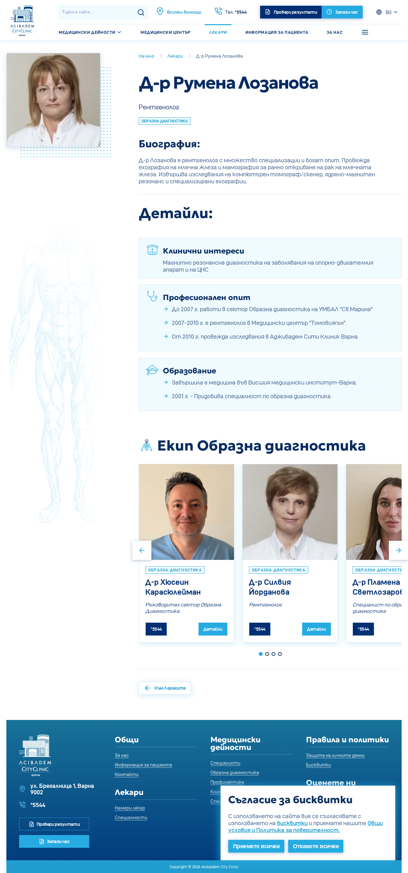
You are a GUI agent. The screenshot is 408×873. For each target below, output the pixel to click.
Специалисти (225, 763)
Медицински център (166, 32)
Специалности (131, 817)
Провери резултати (58, 824)
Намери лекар (130, 808)
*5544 (236, 12)
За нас (335, 32)
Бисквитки (318, 764)
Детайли (212, 629)
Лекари (218, 32)
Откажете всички (316, 846)
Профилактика (227, 782)
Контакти (127, 774)
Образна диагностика (234, 772)
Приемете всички (256, 846)
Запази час (57, 841)
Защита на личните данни (335, 755)
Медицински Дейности (87, 32)
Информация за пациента (276, 32)
